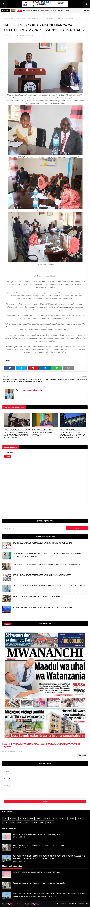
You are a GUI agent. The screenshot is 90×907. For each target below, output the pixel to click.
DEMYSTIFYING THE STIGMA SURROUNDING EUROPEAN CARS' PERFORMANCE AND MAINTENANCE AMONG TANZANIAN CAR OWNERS (49, 857)
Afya (5, 818)
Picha (5, 822)
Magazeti (63, 818)
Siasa (12, 822)
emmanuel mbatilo (12, 35)
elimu (41, 822)
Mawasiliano (83, 904)
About (63, 904)
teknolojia (50, 822)
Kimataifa (47, 818)
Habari (31, 818)
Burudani (23, 818)
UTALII (27, 822)
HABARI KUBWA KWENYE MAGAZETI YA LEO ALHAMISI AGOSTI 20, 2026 (43, 543)
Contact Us (72, 904)
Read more (82, 755)
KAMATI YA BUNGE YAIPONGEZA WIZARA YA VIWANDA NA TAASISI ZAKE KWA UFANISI (49, 586)
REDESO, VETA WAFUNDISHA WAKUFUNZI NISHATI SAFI (36, 597)
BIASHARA (13, 818)
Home (6, 19)
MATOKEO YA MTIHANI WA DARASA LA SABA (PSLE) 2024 (36, 834)
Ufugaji (34, 822)
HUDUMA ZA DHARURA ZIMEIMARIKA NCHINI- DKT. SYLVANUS (46, 10)
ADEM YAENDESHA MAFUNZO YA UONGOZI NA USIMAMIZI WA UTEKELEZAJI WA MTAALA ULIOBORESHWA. (17, 434)
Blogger (38, 904)
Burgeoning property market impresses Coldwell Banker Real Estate (39, 845)
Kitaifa (11, 19)
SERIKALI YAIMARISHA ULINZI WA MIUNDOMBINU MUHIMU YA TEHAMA (42, 607)
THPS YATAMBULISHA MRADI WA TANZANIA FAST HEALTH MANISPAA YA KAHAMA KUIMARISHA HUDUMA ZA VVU (47, 555)
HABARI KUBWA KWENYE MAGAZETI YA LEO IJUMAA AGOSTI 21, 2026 (42, 575)
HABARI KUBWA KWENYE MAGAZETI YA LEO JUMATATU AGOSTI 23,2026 (41, 745)
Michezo (80, 818)
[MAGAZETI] (45, 684)
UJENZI (19, 822)
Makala (71, 818)
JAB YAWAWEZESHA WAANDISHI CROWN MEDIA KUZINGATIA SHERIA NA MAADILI (47, 564)
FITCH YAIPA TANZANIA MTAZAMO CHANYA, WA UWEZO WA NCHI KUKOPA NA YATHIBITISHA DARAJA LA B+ (72, 434)
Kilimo (38, 818)
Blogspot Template (16, 904)
